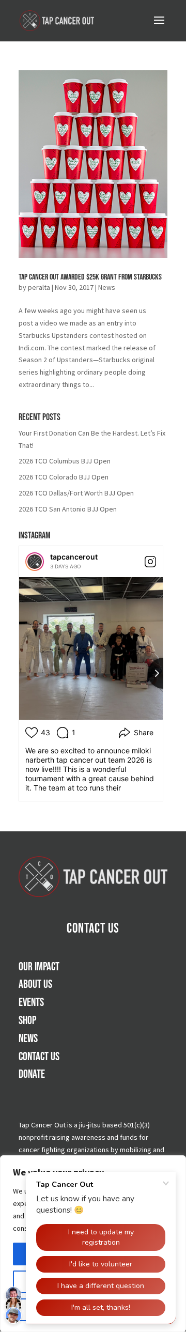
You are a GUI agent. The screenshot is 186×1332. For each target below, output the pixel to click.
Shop (27, 1021)
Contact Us (93, 929)
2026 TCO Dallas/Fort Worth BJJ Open (76, 493)
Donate (32, 1074)
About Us (35, 985)
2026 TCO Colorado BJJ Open (64, 477)
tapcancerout (74, 556)
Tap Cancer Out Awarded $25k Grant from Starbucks (90, 277)
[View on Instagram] (150, 561)
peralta (39, 287)
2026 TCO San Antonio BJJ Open (68, 509)
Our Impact (39, 967)
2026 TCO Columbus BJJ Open (65, 461)
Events (31, 1003)
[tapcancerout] (34, 561)
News (106, 287)
